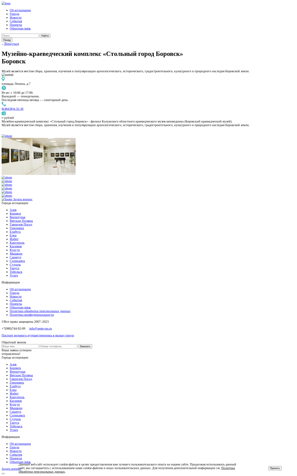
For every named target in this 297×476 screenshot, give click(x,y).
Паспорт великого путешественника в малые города (38, 335)
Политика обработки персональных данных (40, 311)
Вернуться (11, 44)
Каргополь (17, 242)
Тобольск (16, 272)
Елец (13, 235)
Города (14, 14)
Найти (45, 35)
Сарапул (15, 257)
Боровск (15, 213)
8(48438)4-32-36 (12, 109)
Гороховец (17, 228)
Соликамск (17, 261)
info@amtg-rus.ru (40, 328)
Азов (13, 210)
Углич (14, 275)
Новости (16, 17)
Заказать (85, 346)
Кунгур (15, 250)
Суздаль (15, 264)
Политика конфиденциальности (32, 314)
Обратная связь (20, 28)
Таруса (14, 268)
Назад (7, 40)
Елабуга (15, 231)
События (16, 21)
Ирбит (14, 239)
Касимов (16, 246)
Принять (275, 468)
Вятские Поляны (21, 221)
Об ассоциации (20, 10)
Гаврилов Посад (21, 224)
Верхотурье (17, 217)
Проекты (16, 25)
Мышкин (16, 253)
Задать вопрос (23, 199)
